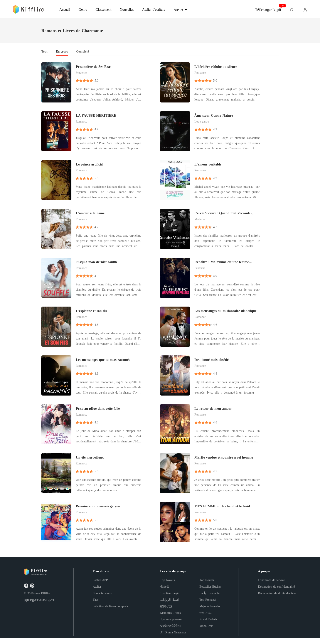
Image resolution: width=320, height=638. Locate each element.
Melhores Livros (170, 612)
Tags (95, 599)
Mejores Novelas (209, 606)
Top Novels (167, 580)
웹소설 (164, 586)
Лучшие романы (171, 619)
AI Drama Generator (173, 632)
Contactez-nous (102, 593)
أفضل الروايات (169, 599)
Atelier (97, 586)
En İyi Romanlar (210, 593)
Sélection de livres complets (110, 606)
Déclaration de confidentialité (276, 586)
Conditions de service (271, 580)
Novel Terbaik (208, 619)
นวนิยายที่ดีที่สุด (170, 626)
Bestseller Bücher (210, 586)
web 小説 (205, 612)
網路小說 (166, 606)
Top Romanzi (207, 599)
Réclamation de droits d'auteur (277, 593)
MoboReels (206, 626)
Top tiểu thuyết (169, 593)
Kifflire (45, 593)
